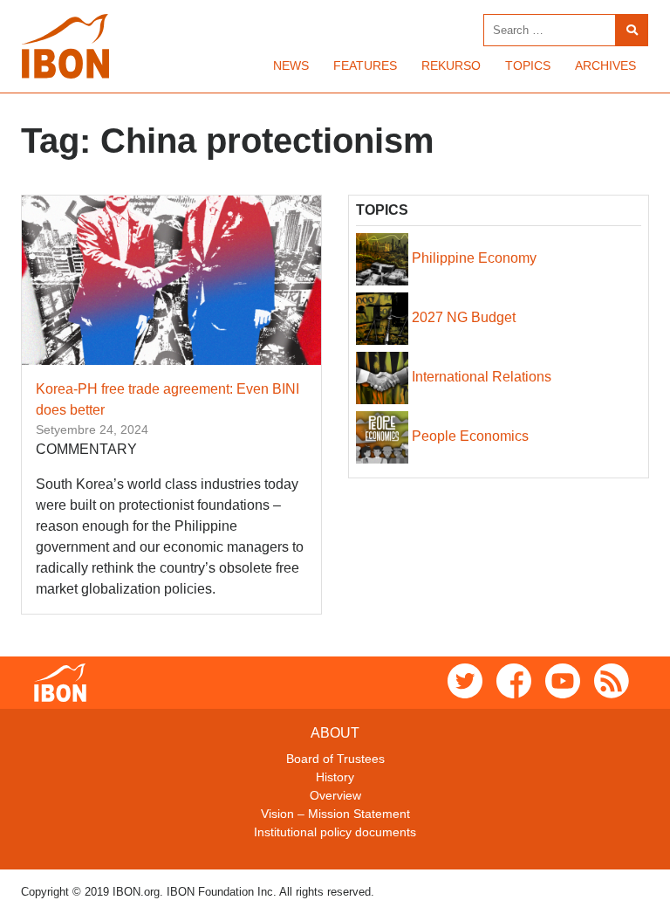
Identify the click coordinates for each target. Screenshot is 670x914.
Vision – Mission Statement (335, 814)
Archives (605, 65)
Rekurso (451, 65)
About (335, 732)
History (335, 777)
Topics (527, 65)
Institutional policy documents (335, 832)
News (291, 65)
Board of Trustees (335, 759)
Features (365, 65)
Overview (335, 795)
